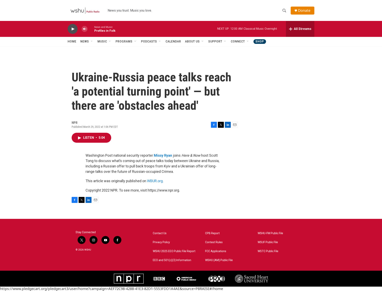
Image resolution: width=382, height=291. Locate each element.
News (84, 41)
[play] (72, 29)
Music (102, 41)
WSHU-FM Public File (270, 233)
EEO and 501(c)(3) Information (172, 260)
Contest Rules (214, 242)
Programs (124, 41)
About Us (192, 41)
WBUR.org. (155, 181)
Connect (238, 41)
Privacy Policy (161, 242)
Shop (259, 41)
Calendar (173, 41)
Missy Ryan (163, 155)
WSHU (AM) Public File (219, 260)
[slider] (91, 29)
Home (72, 41)
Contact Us (160, 233)
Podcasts (149, 41)
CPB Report (212, 233)
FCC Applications (215, 251)
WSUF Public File (268, 242)
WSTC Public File (268, 251)
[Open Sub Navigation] (92, 41)
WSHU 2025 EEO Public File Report (174, 251)
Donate (304, 10)
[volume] (84, 29)
